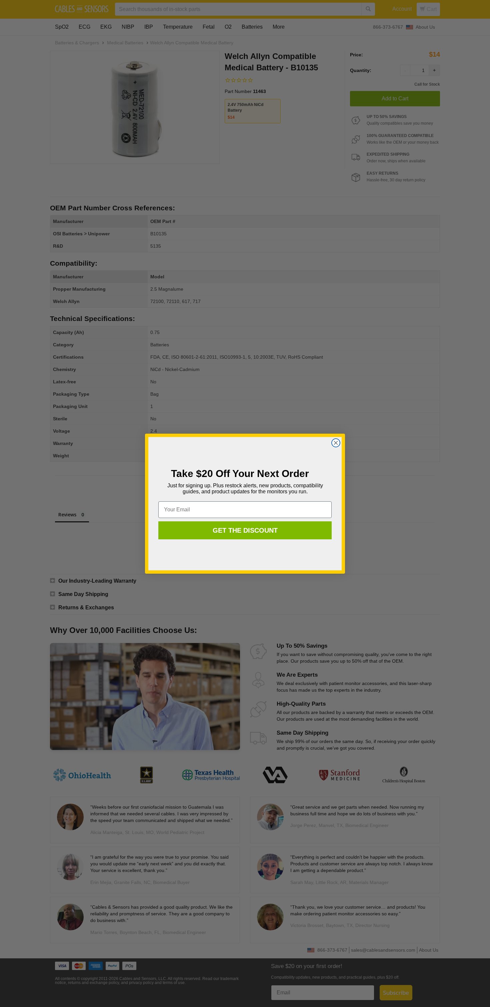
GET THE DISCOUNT (245, 530)
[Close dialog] (336, 443)
